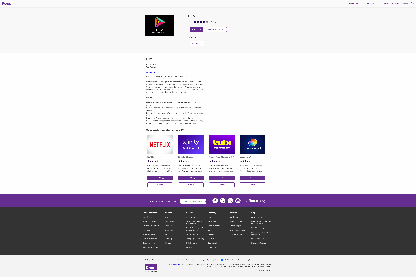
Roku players (169, 221)
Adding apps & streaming (195, 239)
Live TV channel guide (259, 228)
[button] (205, 201)
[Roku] (7, 3)
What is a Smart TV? (258, 239)
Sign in (405, 3)
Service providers (236, 234)
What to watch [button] (355, 3)
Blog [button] (253, 213)
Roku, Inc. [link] (177, 264)
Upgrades (168, 243)
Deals (167, 234)
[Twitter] (222, 200)
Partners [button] (233, 213)
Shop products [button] (372, 3)
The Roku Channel (149, 221)
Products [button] (168, 213)
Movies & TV (197, 43)
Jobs (209, 230)
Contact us (212, 247)
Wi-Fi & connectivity (193, 234)
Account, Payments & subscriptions (194, 222)
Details (160, 185)
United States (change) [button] (263, 270)
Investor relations (214, 226)
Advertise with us (236, 221)
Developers (234, 217)
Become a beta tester (237, 230)
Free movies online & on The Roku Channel (261, 233)
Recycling (189, 247)
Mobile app (168, 239)
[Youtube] (230, 200)
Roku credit (147, 230)
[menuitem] (356, 3)
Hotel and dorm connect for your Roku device (261, 222)
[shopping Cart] (412, 4)
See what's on (148, 217)
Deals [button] (386, 3)
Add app (196, 29)
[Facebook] (215, 200)
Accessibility (212, 239)
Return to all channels (215, 29)
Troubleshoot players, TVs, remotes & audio (195, 229)
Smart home (169, 226)
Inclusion (211, 234)
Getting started (191, 217)
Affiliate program (236, 226)
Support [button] (395, 3)
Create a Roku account (151, 226)
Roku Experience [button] (150, 213)
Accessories (169, 230)
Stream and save (149, 243)
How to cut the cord (150, 239)
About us (211, 217)
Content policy (213, 243)
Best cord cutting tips (259, 243)
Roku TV (167, 217)
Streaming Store (149, 234)
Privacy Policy (151, 72)
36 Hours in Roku (257, 217)
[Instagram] (238, 200)
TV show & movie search (151, 247)
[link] (256, 201)
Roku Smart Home (192, 243)
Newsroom (212, 221)
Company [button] (212, 213)
